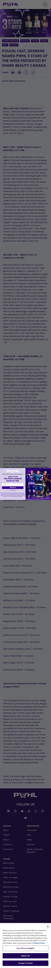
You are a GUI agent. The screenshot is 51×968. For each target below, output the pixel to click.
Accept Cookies (25, 963)
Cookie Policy (38, 943)
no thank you (13, 490)
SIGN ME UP (13, 487)
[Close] (48, 926)
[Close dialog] (1, 469)
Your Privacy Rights (25, 948)
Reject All (25, 956)
